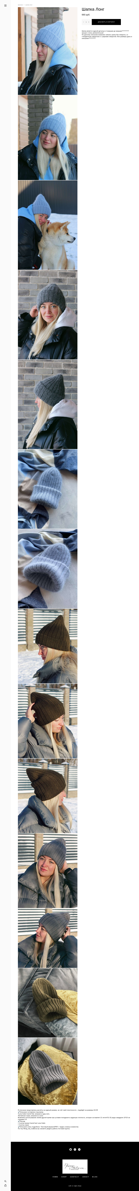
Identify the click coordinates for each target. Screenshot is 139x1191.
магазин (20, 5)
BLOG (95, 1177)
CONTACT (74, 1177)
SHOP (64, 1177)
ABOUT (85, 1177)
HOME (55, 1177)
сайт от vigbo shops (75, 1185)
